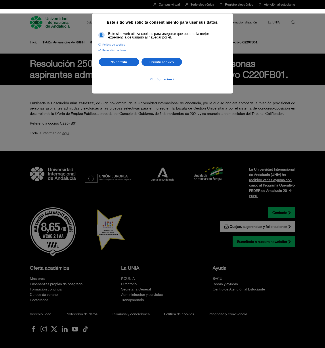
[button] (293, 22)
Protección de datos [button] (114, 50)
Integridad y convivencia (227, 314)
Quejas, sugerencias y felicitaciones (258, 227)
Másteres (37, 279)
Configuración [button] (162, 79)
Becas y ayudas (225, 284)
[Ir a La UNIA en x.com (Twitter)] (54, 329)
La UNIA (130, 268)
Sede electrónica (202, 4)
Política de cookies (179, 314)
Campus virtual (169, 4)
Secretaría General (136, 289)
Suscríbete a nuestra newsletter (262, 242)
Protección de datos (82, 314)
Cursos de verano (44, 294)
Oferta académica (49, 268)
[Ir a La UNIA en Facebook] (33, 329)
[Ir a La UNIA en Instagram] (43, 329)
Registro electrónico (239, 4)
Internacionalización (243, 22)
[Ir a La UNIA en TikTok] (85, 329)
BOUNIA (128, 279)
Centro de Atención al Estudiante (239, 289)
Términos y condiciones (131, 314)
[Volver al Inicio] (50, 22)
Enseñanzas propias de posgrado (56, 284)
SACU (217, 279)
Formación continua (46, 289)
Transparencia (132, 300)
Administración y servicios (142, 294)
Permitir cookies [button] (161, 62)
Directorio (129, 284)
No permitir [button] (119, 62)
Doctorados (39, 300)
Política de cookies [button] (113, 44)
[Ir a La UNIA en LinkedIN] (64, 329)
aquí (65, 133)
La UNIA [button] (274, 22)
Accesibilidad (40, 314)
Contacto (279, 213)
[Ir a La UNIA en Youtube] (74, 329)
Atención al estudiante (279, 4)
